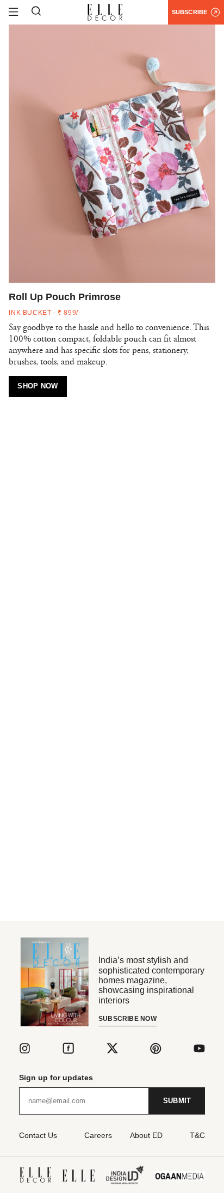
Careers (98, 1135)
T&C (197, 1135)
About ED (146, 1135)
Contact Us (38, 1135)
